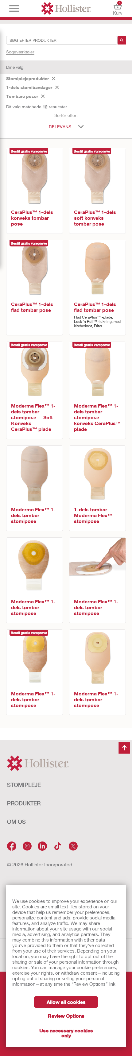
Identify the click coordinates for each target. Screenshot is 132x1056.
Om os (16, 821)
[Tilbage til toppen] (124, 748)
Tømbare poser (22, 96)
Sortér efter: (66, 115)
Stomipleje (24, 784)
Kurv (117, 8)
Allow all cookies (66, 1002)
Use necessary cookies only (66, 1032)
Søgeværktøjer (20, 51)
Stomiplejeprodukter (27, 78)
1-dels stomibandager (29, 87)
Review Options (66, 1016)
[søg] (122, 40)
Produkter (24, 803)
